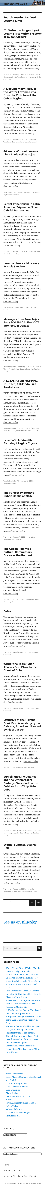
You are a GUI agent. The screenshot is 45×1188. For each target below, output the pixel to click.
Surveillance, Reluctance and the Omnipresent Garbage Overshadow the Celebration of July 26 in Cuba (20, 783)
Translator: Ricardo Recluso (13, 891)
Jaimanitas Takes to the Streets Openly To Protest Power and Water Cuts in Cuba (23, 984)
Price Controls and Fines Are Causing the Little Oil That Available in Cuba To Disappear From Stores (23, 994)
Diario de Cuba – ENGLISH (18, 1096)
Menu (37, 4)
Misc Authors (8, 307)
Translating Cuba (15, 3)
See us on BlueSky (20, 922)
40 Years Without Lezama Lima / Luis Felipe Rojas (20, 153)
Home (6, 1165)
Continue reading (31, 68)
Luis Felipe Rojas (9, 192)
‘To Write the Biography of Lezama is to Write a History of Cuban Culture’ (22, 33)
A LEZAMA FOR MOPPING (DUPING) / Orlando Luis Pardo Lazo (20, 384)
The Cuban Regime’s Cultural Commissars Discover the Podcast (17, 552)
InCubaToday (12, 1106)
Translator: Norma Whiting (13, 142)
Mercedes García (18, 833)
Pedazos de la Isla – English (18, 1112)
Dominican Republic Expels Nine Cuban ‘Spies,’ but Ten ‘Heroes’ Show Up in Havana (23, 1049)
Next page (38, 905)
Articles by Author (11, 1170)
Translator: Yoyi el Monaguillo (27, 431)
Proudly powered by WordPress (29, 1184)
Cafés (7, 611)
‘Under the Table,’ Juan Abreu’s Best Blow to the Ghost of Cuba (20, 667)
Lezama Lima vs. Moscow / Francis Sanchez (21, 265)
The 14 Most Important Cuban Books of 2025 (18, 494)
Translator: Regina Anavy (26, 77)
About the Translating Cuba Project (19, 1176)
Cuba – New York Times (17, 1087)
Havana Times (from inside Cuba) (21, 1103)
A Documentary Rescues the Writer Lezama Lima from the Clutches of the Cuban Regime (19, 93)
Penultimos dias (13, 1116)
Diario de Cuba (12, 1093)
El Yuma (9, 1099)
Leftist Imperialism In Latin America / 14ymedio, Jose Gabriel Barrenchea (21, 207)
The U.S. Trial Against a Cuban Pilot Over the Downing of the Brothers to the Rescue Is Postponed (22, 1039)
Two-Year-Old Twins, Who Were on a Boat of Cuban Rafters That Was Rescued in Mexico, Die (23, 1003)
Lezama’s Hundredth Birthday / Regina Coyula (20, 441)
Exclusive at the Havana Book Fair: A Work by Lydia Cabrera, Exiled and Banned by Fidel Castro (22, 724)
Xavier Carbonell (30, 142)
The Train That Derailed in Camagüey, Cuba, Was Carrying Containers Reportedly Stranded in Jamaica (23, 1029)
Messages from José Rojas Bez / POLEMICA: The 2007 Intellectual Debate (21, 322)
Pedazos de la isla (14, 1109)
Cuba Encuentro (13, 1090)
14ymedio (7, 74)
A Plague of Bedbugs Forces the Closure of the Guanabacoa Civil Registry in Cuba (24, 1019)
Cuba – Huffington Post (17, 1083)
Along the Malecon (14, 1074)
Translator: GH (13, 195)
